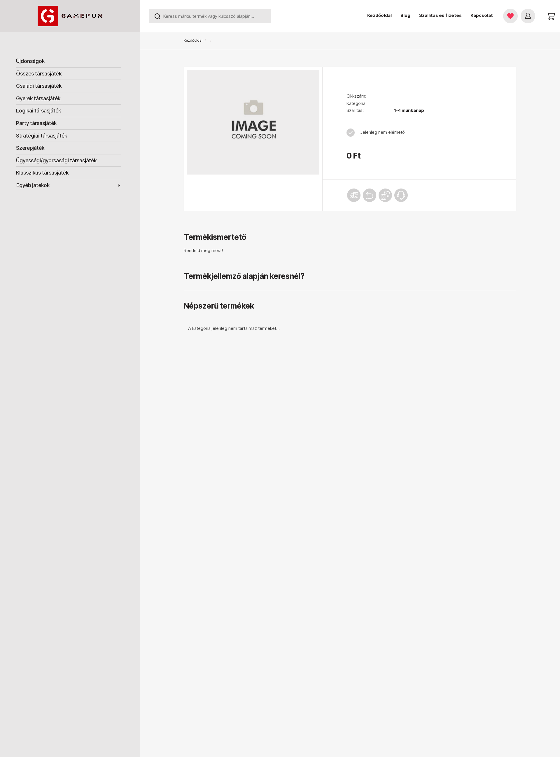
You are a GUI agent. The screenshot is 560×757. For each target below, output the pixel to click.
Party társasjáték (36, 123)
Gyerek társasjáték (38, 98)
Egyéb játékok (33, 185)
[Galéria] (253, 122)
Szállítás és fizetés (440, 15)
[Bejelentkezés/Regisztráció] (528, 16)
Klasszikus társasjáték (42, 173)
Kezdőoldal (379, 15)
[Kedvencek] (510, 16)
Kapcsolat (481, 15)
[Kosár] (550, 15)
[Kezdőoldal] (70, 16)
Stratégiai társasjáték (41, 136)
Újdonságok (30, 61)
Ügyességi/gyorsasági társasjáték (56, 160)
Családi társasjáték (39, 86)
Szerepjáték (30, 148)
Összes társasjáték (39, 74)
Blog (405, 15)
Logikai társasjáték (38, 111)
